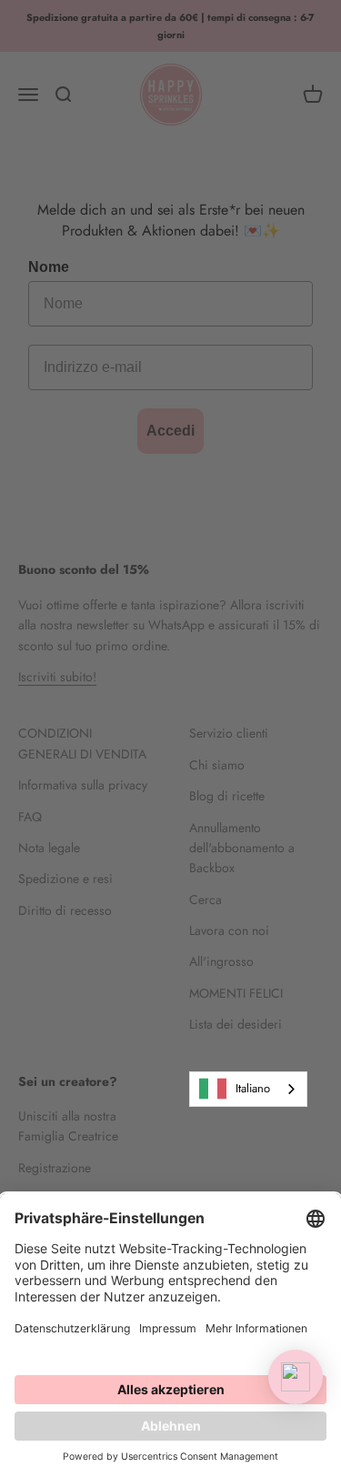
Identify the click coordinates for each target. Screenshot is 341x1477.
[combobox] (248, 1089)
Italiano (253, 1088)
